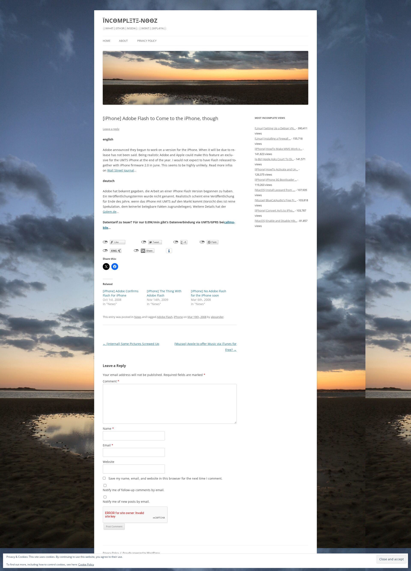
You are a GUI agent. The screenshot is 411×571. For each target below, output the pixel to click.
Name (108, 428)
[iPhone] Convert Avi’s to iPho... (274, 210)
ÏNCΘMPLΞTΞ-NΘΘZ (130, 20)
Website (108, 462)
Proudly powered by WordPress (141, 553)
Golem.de (109, 212)
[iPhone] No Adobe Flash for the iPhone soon (208, 293)
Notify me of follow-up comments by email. (133, 490)
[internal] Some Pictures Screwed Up (131, 344)
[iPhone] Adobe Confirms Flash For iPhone (120, 293)
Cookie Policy (86, 564)
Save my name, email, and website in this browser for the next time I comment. (165, 478)
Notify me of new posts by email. (126, 501)
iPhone (178, 317)
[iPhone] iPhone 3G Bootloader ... (276, 180)
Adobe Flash (165, 317)
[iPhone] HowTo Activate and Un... (276, 169)
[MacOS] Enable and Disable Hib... (276, 221)
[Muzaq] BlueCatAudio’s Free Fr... (275, 200)
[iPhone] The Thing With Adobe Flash (164, 293)
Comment (111, 381)
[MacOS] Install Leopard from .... (275, 190)
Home (106, 41)
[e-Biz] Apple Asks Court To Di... (274, 159)
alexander (217, 317)
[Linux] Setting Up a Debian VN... (275, 128)
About (123, 41)
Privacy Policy (146, 41)
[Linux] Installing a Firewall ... (273, 138)
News (137, 317)
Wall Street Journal (120, 170)
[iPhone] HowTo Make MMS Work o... (278, 149)
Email (108, 445)
